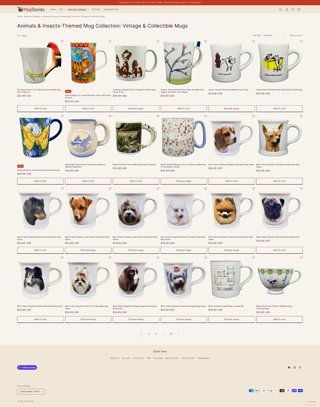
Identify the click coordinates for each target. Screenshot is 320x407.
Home (19, 16)
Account (126, 358)
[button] (62, 9)
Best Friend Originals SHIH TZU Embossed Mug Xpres (86, 307)
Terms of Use (188, 358)
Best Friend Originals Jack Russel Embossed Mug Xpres (87, 238)
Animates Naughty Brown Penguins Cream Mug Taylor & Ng (134, 91)
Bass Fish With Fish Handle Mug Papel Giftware (134, 164)
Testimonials (203, 358)
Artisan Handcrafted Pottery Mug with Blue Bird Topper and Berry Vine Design (182, 91)
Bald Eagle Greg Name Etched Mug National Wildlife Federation (85, 165)
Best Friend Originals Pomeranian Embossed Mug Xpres (230, 238)
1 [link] (141, 334)
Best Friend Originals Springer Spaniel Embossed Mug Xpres (135, 307)
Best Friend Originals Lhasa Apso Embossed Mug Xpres (135, 238)
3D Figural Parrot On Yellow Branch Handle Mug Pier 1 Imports (39, 91)
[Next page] (179, 334)
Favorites (158, 358)
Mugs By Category (32, 16)
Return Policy (172, 358)
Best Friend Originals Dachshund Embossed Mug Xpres (39, 238)
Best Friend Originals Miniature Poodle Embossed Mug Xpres (183, 238)
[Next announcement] (302, 2)
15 (171, 334)
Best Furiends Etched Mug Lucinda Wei (226, 306)
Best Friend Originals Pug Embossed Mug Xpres (277, 237)
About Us (114, 358)
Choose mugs (136, 108)
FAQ (149, 358)
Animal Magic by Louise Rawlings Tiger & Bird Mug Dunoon (88, 96)
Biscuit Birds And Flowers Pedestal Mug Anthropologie (274, 307)
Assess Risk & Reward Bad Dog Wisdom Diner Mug (279, 90)
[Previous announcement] (18, 2)
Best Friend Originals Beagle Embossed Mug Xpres (231, 164)
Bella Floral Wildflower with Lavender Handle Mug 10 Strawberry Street (183, 165)
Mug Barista (29, 401)
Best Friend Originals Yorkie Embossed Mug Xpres (183, 306)
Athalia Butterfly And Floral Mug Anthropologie (38, 170)
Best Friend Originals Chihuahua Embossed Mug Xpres (278, 165)
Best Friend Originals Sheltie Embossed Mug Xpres (40, 306)
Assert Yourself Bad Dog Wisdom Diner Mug (228, 90)
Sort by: (257, 35)
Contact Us (138, 358)
